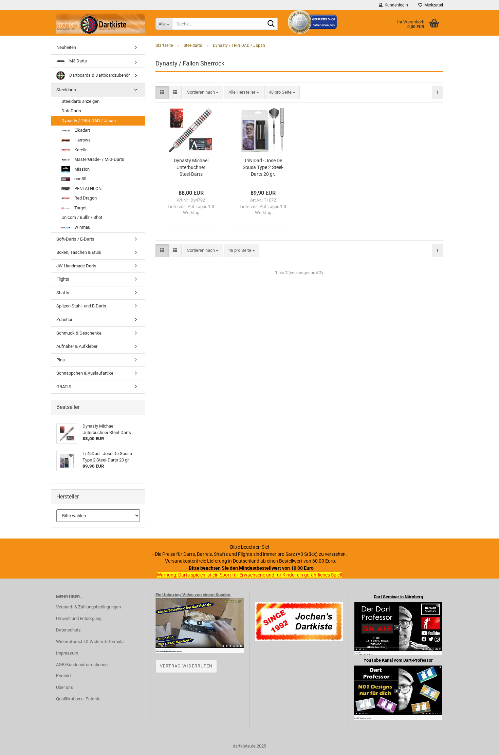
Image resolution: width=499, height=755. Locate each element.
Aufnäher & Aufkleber (76, 346)
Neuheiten (66, 47)
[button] (162, 92)
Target (80, 207)
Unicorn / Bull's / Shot (81, 217)
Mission (81, 169)
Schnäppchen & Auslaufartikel (85, 373)
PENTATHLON (87, 188)
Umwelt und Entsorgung (78, 618)
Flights (62, 279)
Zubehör (64, 319)
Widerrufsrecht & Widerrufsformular (90, 641)
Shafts (62, 292)
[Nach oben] (480, 745)
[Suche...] (271, 24)
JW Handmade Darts (76, 265)
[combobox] (203, 92)
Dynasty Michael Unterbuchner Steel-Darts (191, 167)
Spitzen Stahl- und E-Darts (81, 305)
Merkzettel (432, 5)
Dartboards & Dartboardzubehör (99, 75)
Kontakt (63, 675)
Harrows (82, 140)
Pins (60, 359)
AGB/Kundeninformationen (82, 664)
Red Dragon (85, 198)
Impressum (67, 653)
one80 (79, 178)
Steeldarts (66, 89)
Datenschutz (68, 630)
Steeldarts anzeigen (80, 101)
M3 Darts (77, 60)
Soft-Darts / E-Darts (75, 239)
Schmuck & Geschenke (78, 333)
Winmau (81, 227)
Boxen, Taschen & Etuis (78, 252)
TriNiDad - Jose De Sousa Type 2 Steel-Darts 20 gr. (263, 167)
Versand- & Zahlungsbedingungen (88, 606)
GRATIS (63, 386)
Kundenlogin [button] (395, 5)
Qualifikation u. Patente (78, 698)
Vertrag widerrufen (186, 665)
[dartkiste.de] (100, 23)
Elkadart (81, 130)
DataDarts (71, 110)
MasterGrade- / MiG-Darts (98, 159)
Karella (80, 149)
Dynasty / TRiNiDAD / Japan (88, 120)
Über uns (64, 687)
